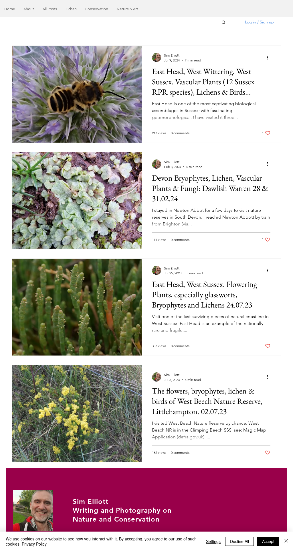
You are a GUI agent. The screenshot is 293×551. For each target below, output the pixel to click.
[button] (223, 23)
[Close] (286, 541)
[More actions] (269, 57)
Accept (268, 541)
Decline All (239, 541)
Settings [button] (213, 541)
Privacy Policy (34, 544)
